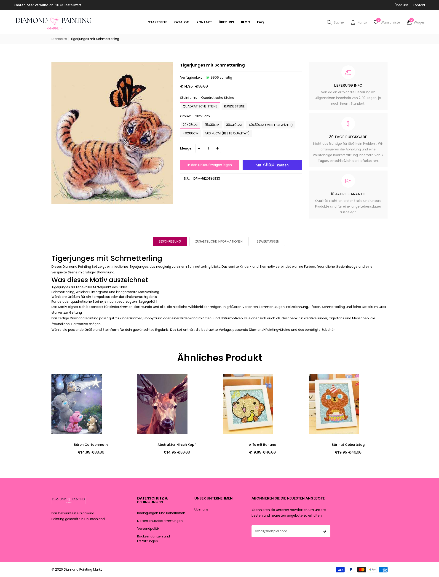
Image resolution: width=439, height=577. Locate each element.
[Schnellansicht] (62, 390)
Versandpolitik (148, 528)
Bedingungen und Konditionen (161, 513)
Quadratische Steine (200, 106)
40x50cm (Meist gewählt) (271, 125)
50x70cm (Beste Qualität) (227, 133)
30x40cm (234, 125)
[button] (416, 22)
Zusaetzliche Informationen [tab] (219, 241)
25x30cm (211, 125)
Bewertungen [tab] (268, 241)
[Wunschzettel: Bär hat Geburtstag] (320, 381)
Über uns (402, 5)
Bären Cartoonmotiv (91, 444)
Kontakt (419, 5)
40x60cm (190, 133)
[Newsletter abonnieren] (324, 531)
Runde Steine (234, 106)
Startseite (59, 39)
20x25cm (190, 125)
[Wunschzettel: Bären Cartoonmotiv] (62, 381)
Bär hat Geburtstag (348, 444)
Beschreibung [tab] (170, 241)
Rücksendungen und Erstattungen (153, 538)
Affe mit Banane (262, 444)
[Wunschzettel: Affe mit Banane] (234, 381)
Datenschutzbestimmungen (160, 520)
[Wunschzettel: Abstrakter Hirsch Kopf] (148, 381)
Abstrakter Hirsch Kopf (177, 444)
